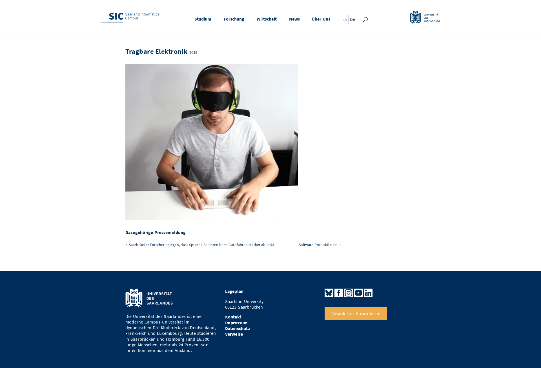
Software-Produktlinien (320, 244)
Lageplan (234, 291)
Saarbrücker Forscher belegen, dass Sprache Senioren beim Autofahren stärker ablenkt (199, 244)
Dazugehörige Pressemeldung (155, 232)
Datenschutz (237, 328)
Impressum (236, 322)
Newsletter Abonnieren (356, 314)
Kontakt (233, 317)
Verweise (234, 334)
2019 (193, 52)
